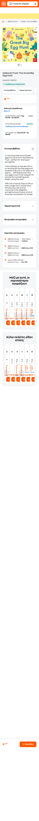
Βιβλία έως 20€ (27, 255)
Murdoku (7, 303)
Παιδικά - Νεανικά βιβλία (29, 21)
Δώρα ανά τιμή (13, 262)
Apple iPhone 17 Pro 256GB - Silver (27, 361)
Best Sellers (26, 239)
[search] (10, 3)
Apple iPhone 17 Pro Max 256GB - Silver (17, 361)
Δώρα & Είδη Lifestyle (16, 260)
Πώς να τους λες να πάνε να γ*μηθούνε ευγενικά (27, 304)
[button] (19, 171)
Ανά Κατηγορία (13, 241)
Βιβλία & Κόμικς (13, 21)
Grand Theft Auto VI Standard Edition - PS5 (12, 304)
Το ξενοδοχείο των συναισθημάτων (32, 304)
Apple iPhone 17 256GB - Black (32, 361)
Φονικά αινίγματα (17, 303)
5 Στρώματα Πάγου (22, 304)
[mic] (35, 3)
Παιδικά (24, 241)
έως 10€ (24, 262)
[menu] (3, 3)
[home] (3, 21)
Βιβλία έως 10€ (27, 248)
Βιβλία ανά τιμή (13, 248)
